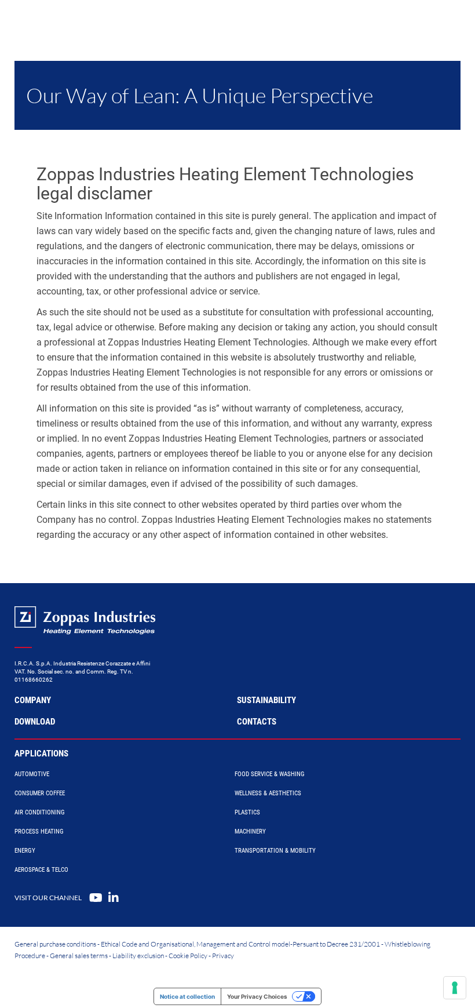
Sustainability (266, 700)
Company (32, 700)
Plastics (247, 812)
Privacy (223, 955)
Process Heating (39, 831)
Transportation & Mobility (275, 850)
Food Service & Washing (270, 774)
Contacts (256, 721)
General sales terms (79, 955)
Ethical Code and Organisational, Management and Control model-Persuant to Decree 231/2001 (240, 944)
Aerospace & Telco (41, 870)
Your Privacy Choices (257, 996)
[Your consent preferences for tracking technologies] (455, 988)
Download (34, 721)
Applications (41, 753)
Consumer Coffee (39, 793)
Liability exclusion (138, 955)
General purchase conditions (55, 944)
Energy (24, 850)
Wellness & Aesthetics (268, 793)
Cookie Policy (188, 955)
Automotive (31, 774)
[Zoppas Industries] (78, 23)
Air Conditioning (39, 812)
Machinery (250, 831)
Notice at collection (187, 996)
